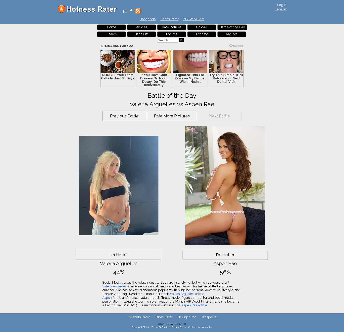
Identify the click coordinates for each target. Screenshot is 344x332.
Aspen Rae (110, 298)
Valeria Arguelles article (187, 294)
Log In (281, 5)
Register (280, 9)
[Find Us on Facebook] (131, 11)
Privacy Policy (179, 327)
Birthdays (202, 34)
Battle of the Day (232, 27)
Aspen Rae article (194, 305)
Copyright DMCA (140, 327)
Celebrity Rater (139, 317)
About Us (207, 327)
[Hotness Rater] (89, 12)
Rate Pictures (171, 27)
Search (112, 34)
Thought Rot (186, 317)
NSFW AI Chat (193, 19)
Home (111, 27)
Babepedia (148, 19)
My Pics (231, 34)
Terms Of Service (160, 327)
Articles (141, 27)
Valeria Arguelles (114, 286)
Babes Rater (169, 19)
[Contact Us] (125, 11)
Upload (201, 27)
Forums (171, 34)
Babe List (142, 34)
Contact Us (194, 327)
